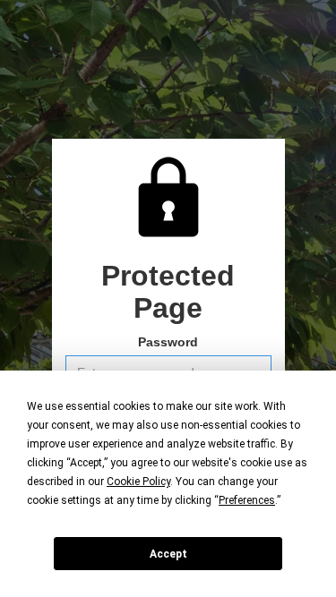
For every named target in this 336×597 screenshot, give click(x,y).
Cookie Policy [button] (138, 481)
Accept (168, 554)
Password (168, 342)
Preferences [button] (247, 500)
